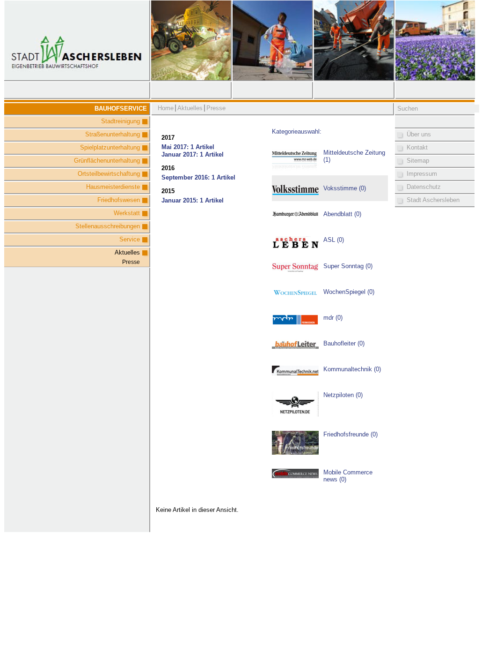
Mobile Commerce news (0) (347, 476)
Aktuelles (127, 252)
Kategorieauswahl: (296, 131)
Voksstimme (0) (344, 188)
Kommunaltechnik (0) (352, 369)
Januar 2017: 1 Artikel (192, 154)
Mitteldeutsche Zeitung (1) (354, 156)
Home (166, 108)
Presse (131, 262)
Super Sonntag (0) (347, 266)
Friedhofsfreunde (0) (350, 434)
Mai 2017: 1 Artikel (187, 146)
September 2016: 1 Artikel (198, 177)
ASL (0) (333, 239)
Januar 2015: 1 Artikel (192, 200)
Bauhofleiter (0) (344, 343)
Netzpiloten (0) (343, 394)
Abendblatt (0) (342, 214)
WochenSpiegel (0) (348, 291)
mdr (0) (333, 317)
